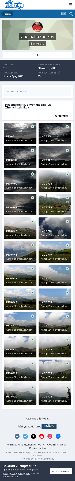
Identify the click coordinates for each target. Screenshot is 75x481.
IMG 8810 (46, 136)
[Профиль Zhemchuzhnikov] (37, 54)
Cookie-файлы (37, 448)
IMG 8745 (46, 231)
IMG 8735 (46, 373)
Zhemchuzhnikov (23, 140)
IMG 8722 (11, 373)
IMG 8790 (11, 183)
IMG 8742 (11, 278)
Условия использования (16, 473)
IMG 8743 (46, 254)
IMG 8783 (46, 183)
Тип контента (17, 91)
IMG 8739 (46, 302)
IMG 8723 (46, 396)
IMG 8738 (11, 325)
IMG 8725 (46, 349)
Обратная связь (57, 444)
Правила (8, 469)
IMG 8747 (11, 231)
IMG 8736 (11, 349)
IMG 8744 (11, 254)
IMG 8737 (46, 325)
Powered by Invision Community (37, 458)
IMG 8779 (46, 207)
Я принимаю (62, 471)
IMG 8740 (11, 302)
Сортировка (61, 116)
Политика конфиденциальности (25, 444)
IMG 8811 (11, 136)
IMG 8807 (46, 160)
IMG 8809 (11, 160)
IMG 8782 (11, 207)
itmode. (44, 418)
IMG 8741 (46, 278)
